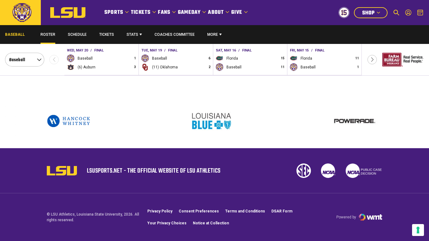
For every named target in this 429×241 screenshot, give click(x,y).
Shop (375, 13)
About (216, 12)
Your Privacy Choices (167, 223)
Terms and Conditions (245, 211)
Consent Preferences (199, 211)
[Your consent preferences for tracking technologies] (418, 230)
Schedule (77, 34)
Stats (132, 34)
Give (236, 12)
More (212, 34)
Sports (113, 12)
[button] (372, 59)
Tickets (140, 12)
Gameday (189, 12)
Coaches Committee (175, 34)
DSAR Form (281, 211)
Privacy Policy (159, 211)
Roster (48, 34)
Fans (164, 12)
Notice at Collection (211, 223)
